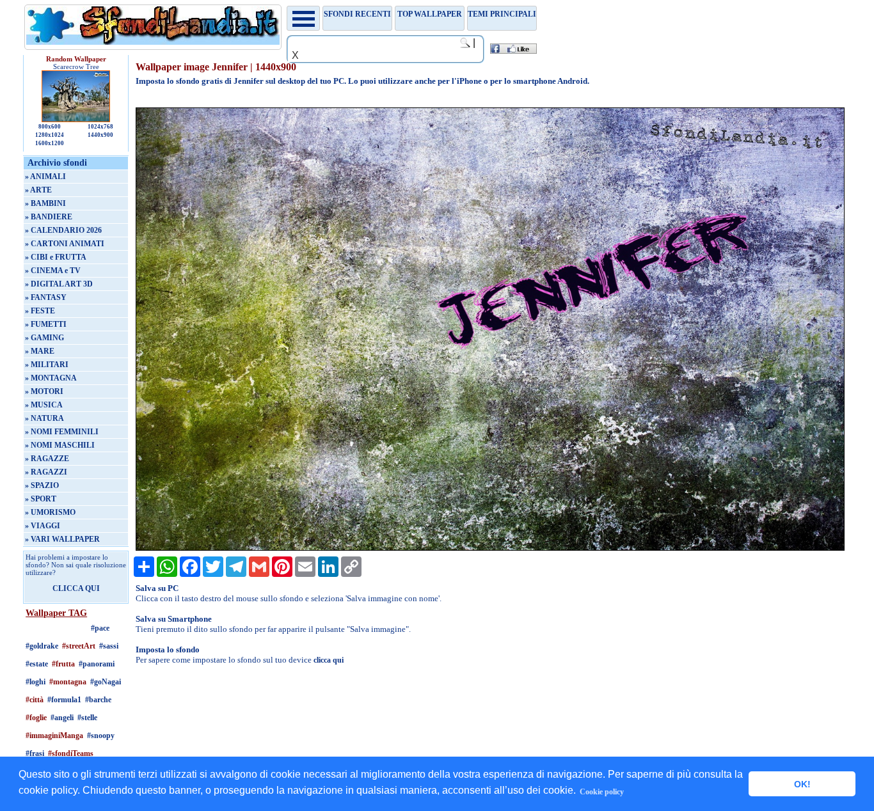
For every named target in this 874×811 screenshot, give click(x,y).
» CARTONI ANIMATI (64, 243)
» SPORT (40, 498)
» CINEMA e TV (53, 270)
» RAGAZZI (46, 472)
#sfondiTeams (70, 753)
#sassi (108, 646)
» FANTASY (46, 297)
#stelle (87, 717)
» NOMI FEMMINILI (62, 431)
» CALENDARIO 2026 (63, 230)
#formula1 (64, 699)
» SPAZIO (42, 485)
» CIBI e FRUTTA (55, 257)
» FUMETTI (46, 324)
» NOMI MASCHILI (60, 445)
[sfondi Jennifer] (490, 548)
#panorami (97, 663)
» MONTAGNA (51, 378)
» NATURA (44, 418)
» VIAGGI (42, 525)
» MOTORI (44, 391)
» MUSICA (44, 404)
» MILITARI (46, 364)
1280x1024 (49, 135)
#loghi (35, 681)
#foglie (36, 717)
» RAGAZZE (47, 458)
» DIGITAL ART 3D (59, 284)
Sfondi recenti (357, 14)
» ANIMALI (45, 176)
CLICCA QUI (76, 588)
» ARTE (38, 189)
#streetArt (78, 646)
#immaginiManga (54, 735)
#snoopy (101, 735)
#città (35, 699)
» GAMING (44, 337)
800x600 (49, 126)
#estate (37, 663)
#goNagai (105, 681)
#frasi (35, 753)
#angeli (62, 717)
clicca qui (329, 660)
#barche (98, 699)
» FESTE (40, 310)
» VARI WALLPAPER (62, 539)
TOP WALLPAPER (429, 14)
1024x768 (100, 126)
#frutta (63, 663)
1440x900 (100, 135)
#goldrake (42, 646)
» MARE (39, 351)
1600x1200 (49, 143)
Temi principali (502, 14)
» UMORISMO (50, 512)
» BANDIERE (48, 216)
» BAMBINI (45, 203)
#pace (100, 628)
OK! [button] (802, 784)
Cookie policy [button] (602, 791)
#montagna (67, 681)
